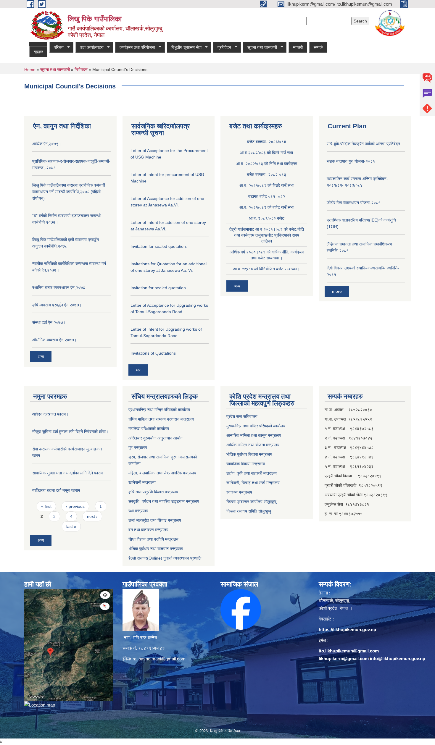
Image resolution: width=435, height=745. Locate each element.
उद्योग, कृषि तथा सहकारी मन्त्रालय (251, 473)
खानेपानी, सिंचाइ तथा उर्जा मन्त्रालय (253, 482)
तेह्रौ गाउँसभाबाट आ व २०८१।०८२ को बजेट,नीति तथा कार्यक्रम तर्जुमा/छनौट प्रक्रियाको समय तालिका (266, 235)
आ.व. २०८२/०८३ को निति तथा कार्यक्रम (266, 163)
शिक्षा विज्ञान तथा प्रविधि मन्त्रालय (153, 539)
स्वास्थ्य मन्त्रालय (239, 492)
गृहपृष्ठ (38, 51)
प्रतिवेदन (222, 47)
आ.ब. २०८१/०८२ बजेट (266, 218)
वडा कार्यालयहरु (89, 47)
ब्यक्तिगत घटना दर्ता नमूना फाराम (56, 490)
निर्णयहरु (81, 69)
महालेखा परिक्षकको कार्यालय (148, 428)
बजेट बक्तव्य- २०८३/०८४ (266, 141)
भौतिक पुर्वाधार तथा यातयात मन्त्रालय (155, 548)
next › (92, 516)
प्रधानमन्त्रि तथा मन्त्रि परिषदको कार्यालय (159, 409)
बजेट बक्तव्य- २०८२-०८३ (266, 174)
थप (138, 370)
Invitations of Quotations (153, 353)
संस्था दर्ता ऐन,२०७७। (49, 322)
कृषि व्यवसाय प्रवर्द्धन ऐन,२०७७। (57, 305)
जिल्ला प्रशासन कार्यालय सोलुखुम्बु (251, 501)
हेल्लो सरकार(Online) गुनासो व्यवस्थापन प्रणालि (164, 558)
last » (71, 526)
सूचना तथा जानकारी (260, 47)
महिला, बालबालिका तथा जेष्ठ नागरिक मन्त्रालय (162, 473)
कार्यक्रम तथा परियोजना (135, 47)
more (337, 291)
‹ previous (75, 506)
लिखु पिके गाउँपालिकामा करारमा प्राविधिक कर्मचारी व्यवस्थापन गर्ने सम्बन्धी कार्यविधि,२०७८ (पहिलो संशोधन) (68, 192)
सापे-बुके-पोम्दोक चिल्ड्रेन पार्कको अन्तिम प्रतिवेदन (363, 143)
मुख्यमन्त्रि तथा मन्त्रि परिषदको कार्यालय (255, 426)
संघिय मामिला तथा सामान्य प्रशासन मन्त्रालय (161, 419)
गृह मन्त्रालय (137, 447)
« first (46, 506)
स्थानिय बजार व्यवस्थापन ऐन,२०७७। (60, 287)
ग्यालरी (298, 47)
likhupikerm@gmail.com (344, 658)
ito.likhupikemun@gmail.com (349, 650)
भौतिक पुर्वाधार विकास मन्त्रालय (249, 454)
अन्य (41, 356)
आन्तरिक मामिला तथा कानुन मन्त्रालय (253, 435)
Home (30, 69)
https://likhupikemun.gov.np (347, 629)
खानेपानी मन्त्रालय (142, 482)
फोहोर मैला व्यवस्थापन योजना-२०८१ (354, 202)
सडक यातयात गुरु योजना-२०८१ (351, 161)
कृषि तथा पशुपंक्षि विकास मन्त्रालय (153, 491)
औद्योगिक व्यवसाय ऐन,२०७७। (54, 339)
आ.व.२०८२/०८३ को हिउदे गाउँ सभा (266, 152)
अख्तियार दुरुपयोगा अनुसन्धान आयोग (155, 438)
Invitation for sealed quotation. (158, 246)
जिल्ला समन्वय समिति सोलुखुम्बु (248, 511)
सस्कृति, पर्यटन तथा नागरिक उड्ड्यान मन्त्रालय (163, 501)
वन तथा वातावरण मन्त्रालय (148, 529)
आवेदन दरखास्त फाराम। (50, 414)
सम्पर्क (318, 47)
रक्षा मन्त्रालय (138, 510)
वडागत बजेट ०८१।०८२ (266, 196)
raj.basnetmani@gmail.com (159, 658)
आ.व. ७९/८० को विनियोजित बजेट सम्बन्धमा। (266, 268)
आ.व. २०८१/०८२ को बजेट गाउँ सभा (266, 207)
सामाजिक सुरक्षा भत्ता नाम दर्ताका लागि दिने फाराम (67, 473)
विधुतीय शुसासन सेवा (184, 47)
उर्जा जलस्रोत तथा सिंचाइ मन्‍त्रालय (154, 520)
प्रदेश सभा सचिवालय (241, 416)
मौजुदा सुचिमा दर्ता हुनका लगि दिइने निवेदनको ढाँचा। (70, 431)
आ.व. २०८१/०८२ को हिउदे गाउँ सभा (266, 185)
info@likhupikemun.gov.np (397, 658)
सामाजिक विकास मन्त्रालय (245, 463)
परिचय (56, 47)
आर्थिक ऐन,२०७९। (46, 143)
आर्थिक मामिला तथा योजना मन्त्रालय (252, 444)
